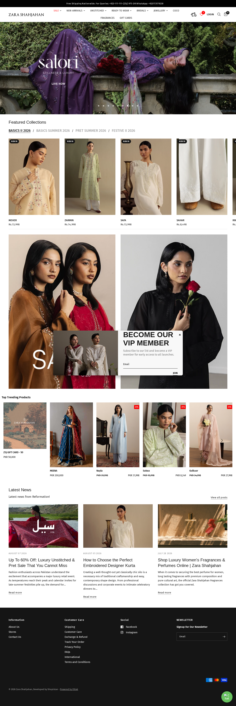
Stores (12, 631)
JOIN (175, 373)
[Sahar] (202, 173)
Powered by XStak (69, 689)
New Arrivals (74, 10)
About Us (14, 626)
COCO (176, 10)
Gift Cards (126, 17)
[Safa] (146, 173)
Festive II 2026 (123, 127)
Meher (13, 216)
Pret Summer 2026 (90, 127)
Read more (15, 589)
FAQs (67, 652)
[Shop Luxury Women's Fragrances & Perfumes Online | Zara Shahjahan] (192, 522)
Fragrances (108, 17)
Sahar (180, 216)
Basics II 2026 (20, 127)
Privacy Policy (73, 647)
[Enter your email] (223, 636)
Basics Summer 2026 (53, 127)
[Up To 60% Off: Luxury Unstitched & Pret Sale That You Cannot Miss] (43, 522)
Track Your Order (74, 641)
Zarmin (69, 216)
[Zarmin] (90, 173)
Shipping (70, 626)
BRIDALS (141, 10)
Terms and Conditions (77, 662)
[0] (224, 14)
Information (16, 620)
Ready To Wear (120, 10)
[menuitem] (57, 10)
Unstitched (97, 10)
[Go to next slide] (222, 437)
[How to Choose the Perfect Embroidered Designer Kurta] (118, 522)
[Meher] (34, 173)
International (72, 657)
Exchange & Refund (76, 636)
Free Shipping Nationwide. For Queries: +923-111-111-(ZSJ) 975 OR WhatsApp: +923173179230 (48, 3)
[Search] (219, 14)
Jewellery (159, 10)
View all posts (219, 493)
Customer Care (74, 620)
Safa (123, 216)
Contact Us (15, 636)
